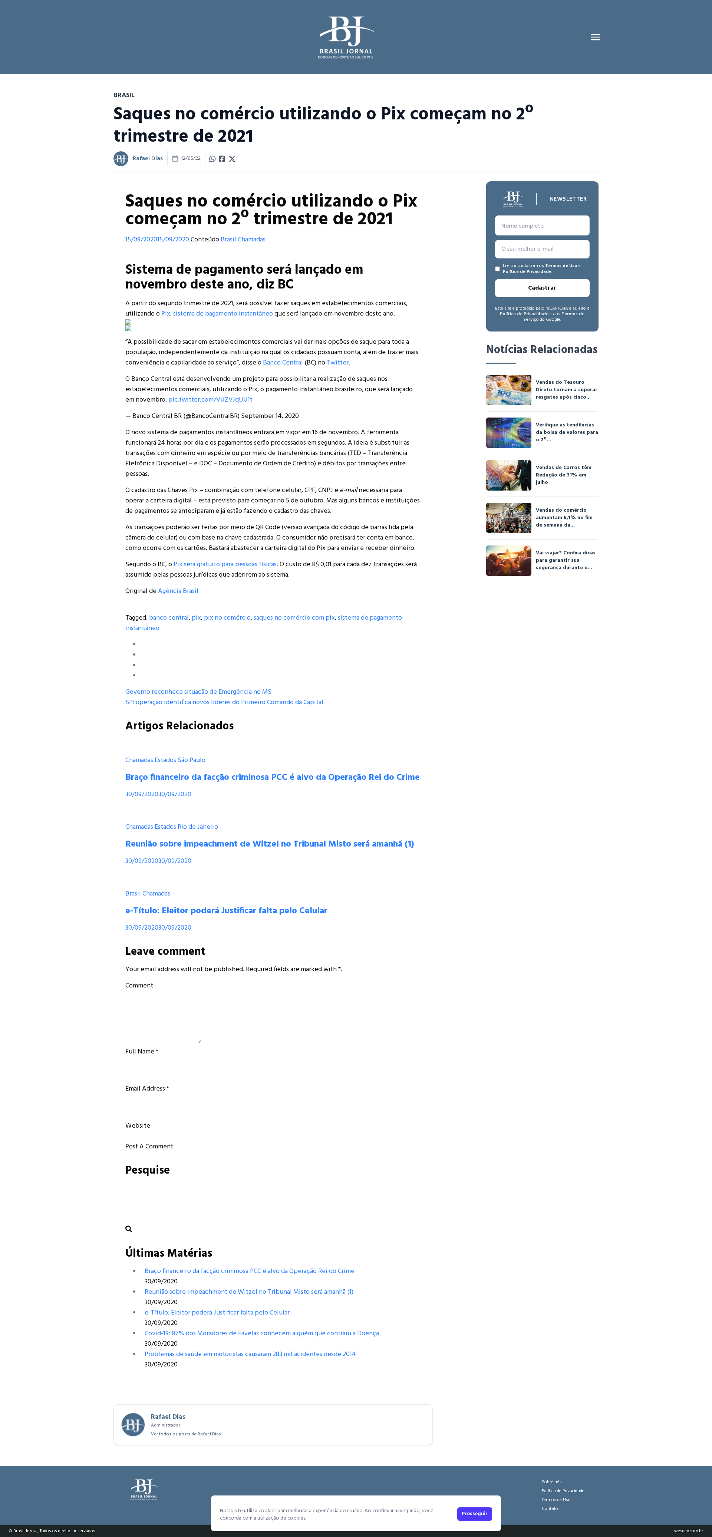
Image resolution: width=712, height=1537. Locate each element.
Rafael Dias (148, 159)
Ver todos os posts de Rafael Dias (186, 1434)
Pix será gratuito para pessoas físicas (225, 564)
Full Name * (141, 1051)
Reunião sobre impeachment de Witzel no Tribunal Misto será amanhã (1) (269, 844)
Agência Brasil (178, 591)
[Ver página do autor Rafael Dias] (120, 158)
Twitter (338, 362)
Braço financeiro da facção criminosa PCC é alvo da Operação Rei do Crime (272, 778)
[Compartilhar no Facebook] (222, 158)
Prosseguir (475, 1514)
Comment (139, 985)
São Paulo (191, 760)
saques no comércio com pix (294, 618)
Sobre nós (552, 1482)
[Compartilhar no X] (232, 158)
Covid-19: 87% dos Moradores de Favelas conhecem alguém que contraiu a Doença (262, 1333)
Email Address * (147, 1089)
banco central (169, 618)
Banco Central (283, 362)
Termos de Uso (561, 266)
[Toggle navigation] (595, 37)
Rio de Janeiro (198, 827)
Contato (550, 1509)
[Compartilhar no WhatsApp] (212, 158)
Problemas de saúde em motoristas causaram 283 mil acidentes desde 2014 (250, 1354)
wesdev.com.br (688, 1531)
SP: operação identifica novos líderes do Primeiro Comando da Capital (224, 702)
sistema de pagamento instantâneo (223, 314)
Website (137, 1126)
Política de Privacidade (527, 272)
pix (196, 618)
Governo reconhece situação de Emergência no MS (198, 692)
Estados (165, 760)
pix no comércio (227, 618)
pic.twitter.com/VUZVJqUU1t (210, 400)
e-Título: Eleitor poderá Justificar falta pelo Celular (226, 911)
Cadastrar (542, 288)
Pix (165, 314)
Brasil (228, 239)
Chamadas (252, 239)
